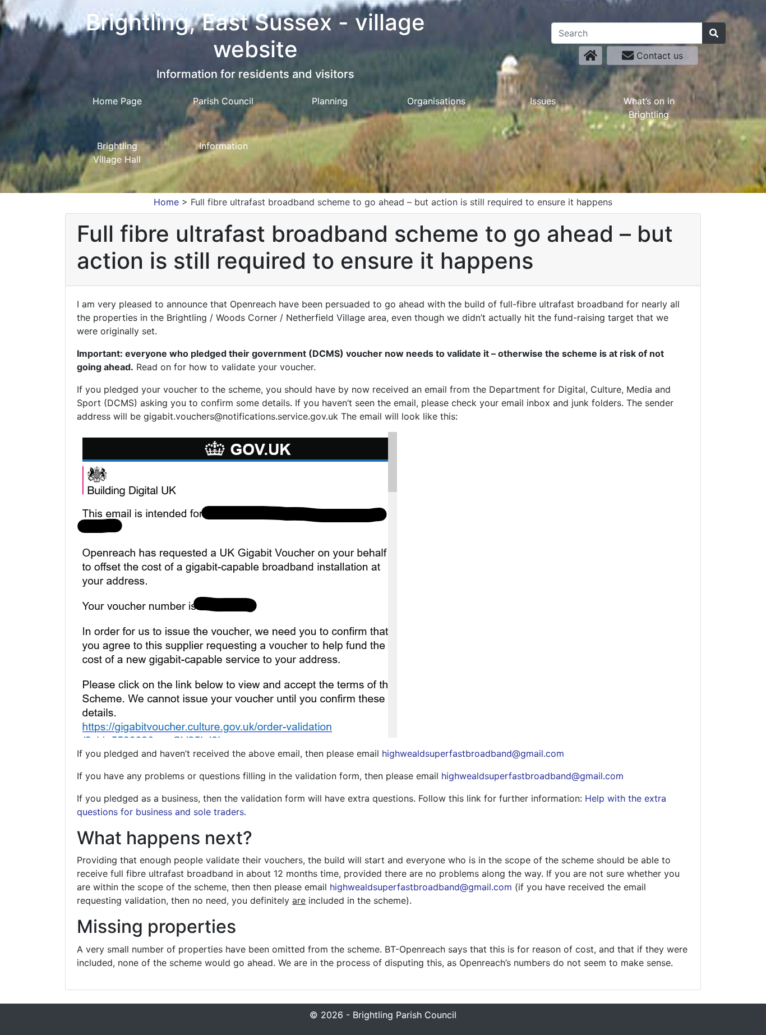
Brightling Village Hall (117, 152)
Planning (330, 101)
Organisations (436, 101)
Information (223, 145)
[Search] (714, 33)
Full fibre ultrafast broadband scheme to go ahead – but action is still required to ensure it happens (401, 202)
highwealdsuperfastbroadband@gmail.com (473, 753)
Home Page (117, 101)
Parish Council (223, 101)
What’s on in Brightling (649, 107)
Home (166, 202)
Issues (543, 101)
